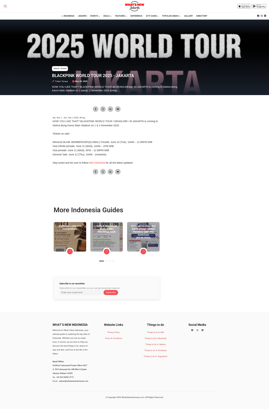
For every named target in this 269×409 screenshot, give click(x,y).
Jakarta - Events (60, 68)
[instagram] (197, 330)
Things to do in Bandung (155, 338)
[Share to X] (103, 109)
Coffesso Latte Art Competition (70, 227)
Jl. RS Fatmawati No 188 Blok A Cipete (70, 369)
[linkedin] (202, 330)
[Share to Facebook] (95, 109)
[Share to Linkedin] (110, 109)
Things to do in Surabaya (155, 350)
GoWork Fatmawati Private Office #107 (70, 365)
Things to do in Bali (155, 332)
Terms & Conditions (113, 338)
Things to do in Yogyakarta (155, 356)
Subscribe (111, 292)
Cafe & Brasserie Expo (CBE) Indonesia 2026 (107, 229)
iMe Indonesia (97, 162)
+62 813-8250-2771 (65, 377)
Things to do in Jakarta (155, 344)
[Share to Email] (118, 109)
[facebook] (192, 330)
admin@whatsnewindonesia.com (73, 381)
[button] (101, 261)
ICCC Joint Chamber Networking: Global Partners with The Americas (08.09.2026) (143, 232)
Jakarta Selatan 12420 (63, 373)
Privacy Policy (113, 332)
